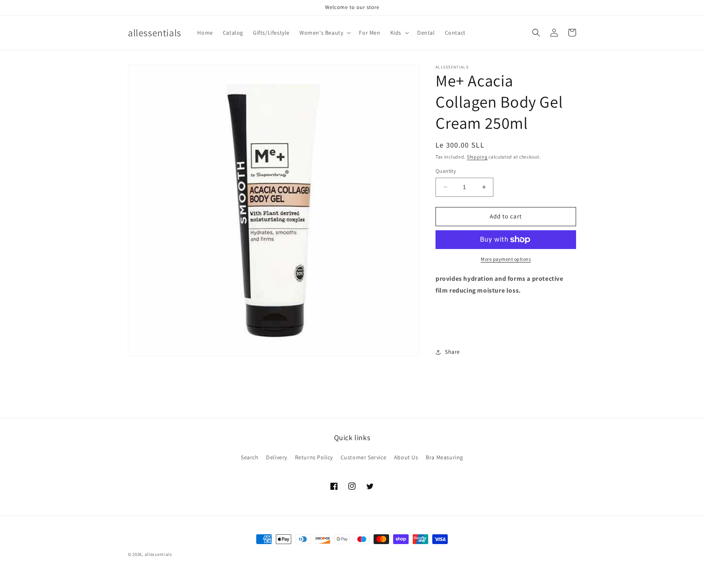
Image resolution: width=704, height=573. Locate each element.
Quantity (446, 170)
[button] (324, 32)
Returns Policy (314, 457)
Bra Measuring (444, 457)
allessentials (158, 554)
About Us (406, 457)
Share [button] (452, 351)
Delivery (276, 457)
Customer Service (364, 457)
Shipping (477, 157)
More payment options (506, 259)
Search (250, 457)
